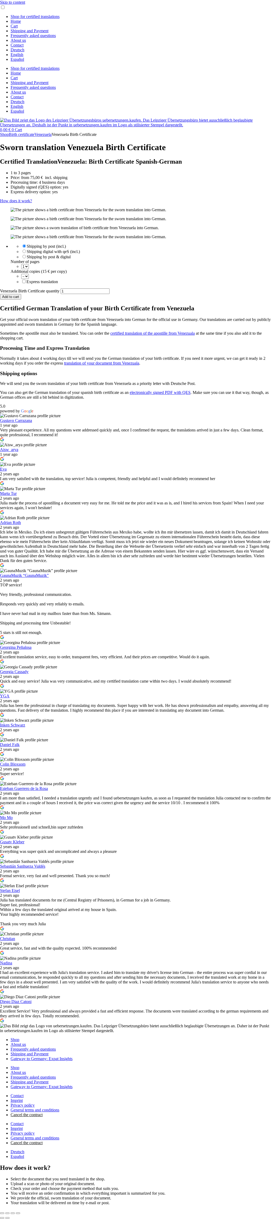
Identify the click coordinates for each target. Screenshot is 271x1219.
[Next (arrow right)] (7, 1218)
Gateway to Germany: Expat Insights (42, 1058)
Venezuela (43, 134)
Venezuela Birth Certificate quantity (30, 291)
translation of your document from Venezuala (101, 363)
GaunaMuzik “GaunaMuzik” (24, 575)
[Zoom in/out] (2, 1213)
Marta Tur (8, 493)
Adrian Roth (10, 522)
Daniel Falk (10, 744)
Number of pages (25, 261)
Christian (7, 938)
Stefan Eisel (10, 890)
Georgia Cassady (14, 671)
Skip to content (12, 2)
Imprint (17, 1100)
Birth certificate (21, 134)
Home (16, 21)
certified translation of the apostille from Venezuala (152, 333)
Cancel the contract (27, 1114)
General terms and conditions (35, 1110)
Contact (17, 45)
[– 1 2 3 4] (25, 276)
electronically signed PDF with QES (160, 392)
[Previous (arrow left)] (2, 1218)
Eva (3, 469)
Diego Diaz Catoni (15, 1001)
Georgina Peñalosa (15, 647)
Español (17, 59)
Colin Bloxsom (12, 764)
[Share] (13, 1213)
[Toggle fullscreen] (7, 1213)
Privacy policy (23, 1105)
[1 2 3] (25, 266)
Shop (4, 134)
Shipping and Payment (29, 31)
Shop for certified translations (35, 16)
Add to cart (10, 297)
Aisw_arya (9, 449)
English (17, 54)
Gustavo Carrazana (16, 420)
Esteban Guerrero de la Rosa (24, 788)
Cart (14, 26)
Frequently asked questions (33, 35)
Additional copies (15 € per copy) (39, 271)
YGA (5, 696)
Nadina (6, 963)
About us (18, 40)
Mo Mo (6, 817)
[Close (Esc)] (18, 1213)
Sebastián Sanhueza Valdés (22, 866)
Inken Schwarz (12, 725)
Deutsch (17, 50)
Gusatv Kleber (12, 842)
